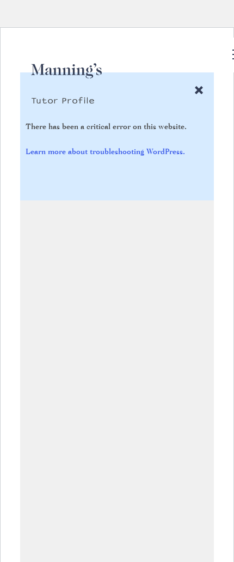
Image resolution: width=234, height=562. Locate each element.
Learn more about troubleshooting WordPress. (105, 151)
